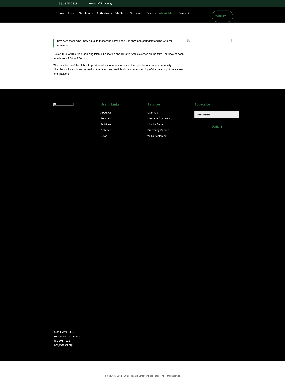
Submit (216, 126)
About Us (105, 112)
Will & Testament (157, 136)
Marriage (152, 112)
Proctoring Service (158, 130)
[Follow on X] (212, 3)
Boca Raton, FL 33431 (66, 336)
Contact (183, 13)
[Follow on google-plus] (224, 3)
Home (60, 13)
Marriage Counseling (159, 118)
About (72, 13)
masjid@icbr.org (100, 3)
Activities (103, 13)
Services (84, 13)
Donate (221, 16)
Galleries (105, 130)
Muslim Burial (155, 124)
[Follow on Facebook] (218, 3)
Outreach (136, 13)
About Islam (167, 13)
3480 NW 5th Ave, (64, 332)
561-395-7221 (68, 3)
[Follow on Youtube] (230, 3)
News (149, 13)
